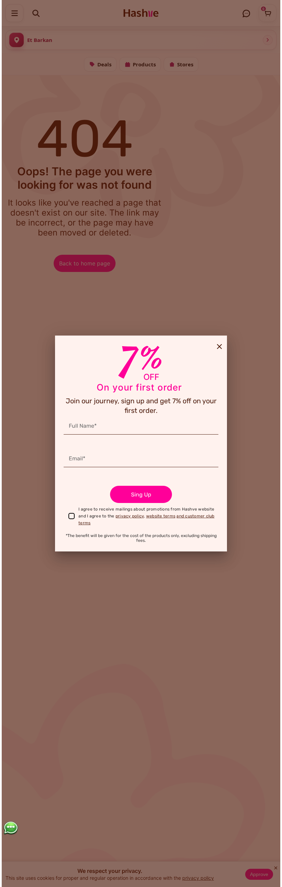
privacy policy (130, 516)
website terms (160, 516)
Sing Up (141, 494)
